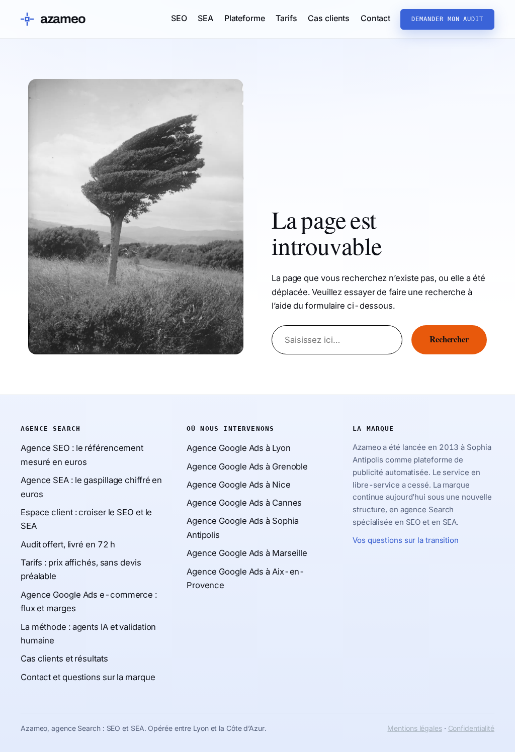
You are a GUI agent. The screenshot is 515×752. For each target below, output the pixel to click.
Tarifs (286, 18)
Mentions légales (414, 728)
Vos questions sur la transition (406, 540)
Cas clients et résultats (64, 658)
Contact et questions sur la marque (88, 677)
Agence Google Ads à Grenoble (247, 466)
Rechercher (449, 339)
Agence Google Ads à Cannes (244, 503)
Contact (375, 18)
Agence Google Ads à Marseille (247, 553)
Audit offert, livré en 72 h (68, 544)
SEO (179, 18)
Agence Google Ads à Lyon (239, 448)
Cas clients (329, 18)
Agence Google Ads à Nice (239, 485)
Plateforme (244, 18)
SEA (205, 18)
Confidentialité (471, 728)
